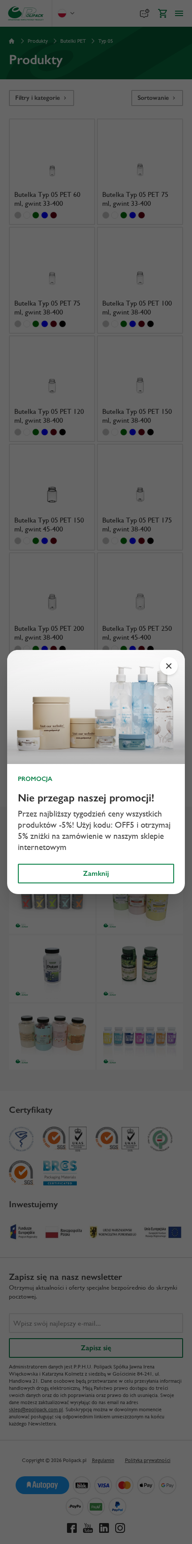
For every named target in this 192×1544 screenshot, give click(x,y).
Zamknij (96, 873)
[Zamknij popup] (169, 666)
